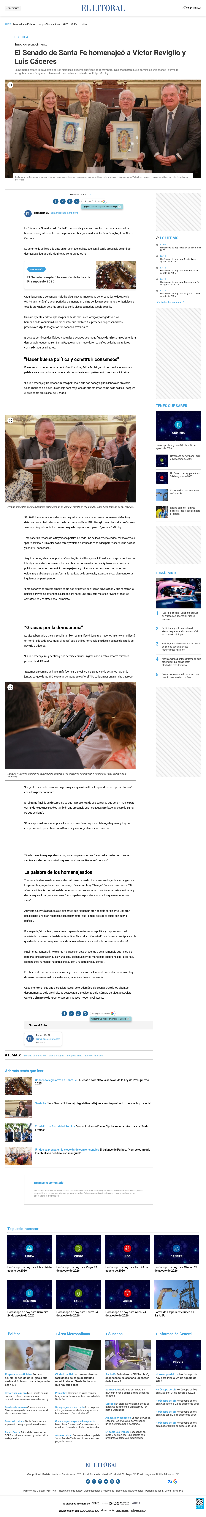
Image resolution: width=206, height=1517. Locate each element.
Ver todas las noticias (169, 302)
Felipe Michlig (74, 1055)
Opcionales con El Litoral (158, 1490)
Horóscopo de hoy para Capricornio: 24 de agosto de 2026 (180, 282)
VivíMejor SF (129, 1474)
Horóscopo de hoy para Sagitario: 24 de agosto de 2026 (180, 293)
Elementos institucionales (129, 1490)
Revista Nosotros (51, 1474)
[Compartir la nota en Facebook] (55, 201)
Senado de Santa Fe (35, 1055)
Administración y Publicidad (99, 1490)
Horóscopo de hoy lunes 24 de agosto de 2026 (180, 247)
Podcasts (95, 1474)
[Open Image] (10, 85)
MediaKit (178, 1490)
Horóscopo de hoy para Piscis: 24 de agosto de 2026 (178, 259)
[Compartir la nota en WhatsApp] (69, 201)
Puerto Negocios (146, 1474)
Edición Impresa (94, 1055)
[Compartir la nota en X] (62, 201)
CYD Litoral (83, 1474)
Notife (159, 1474)
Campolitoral (34, 1474)
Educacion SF (171, 1474)
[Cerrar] (119, 206)
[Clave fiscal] (200, 1507)
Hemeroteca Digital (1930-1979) (40, 1490)
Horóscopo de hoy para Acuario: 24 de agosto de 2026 (179, 270)
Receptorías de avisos (70, 1490)
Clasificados (68, 1474)
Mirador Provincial (111, 1474)
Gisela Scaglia (56, 1055)
